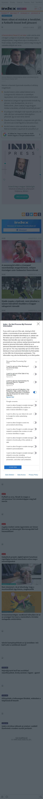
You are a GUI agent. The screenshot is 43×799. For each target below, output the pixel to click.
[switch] (35, 367)
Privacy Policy (33, 475)
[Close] (39, 324)
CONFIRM (13, 467)
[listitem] (21, 362)
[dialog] (21, 399)
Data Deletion (9, 475)
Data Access (21, 475)
